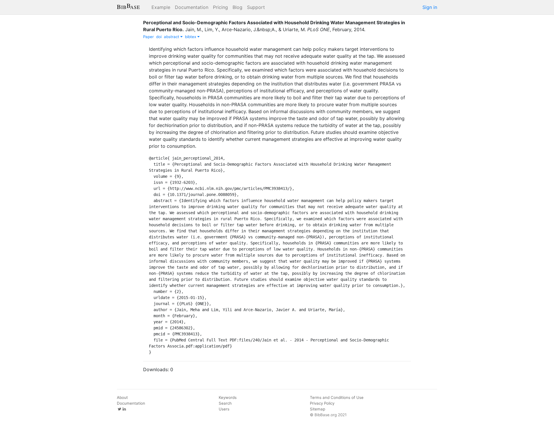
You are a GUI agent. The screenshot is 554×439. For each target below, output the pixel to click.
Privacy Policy (322, 403)
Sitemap (317, 409)
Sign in (429, 7)
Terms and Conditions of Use (337, 397)
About (122, 397)
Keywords (228, 397)
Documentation (191, 7)
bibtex (191, 36)
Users (224, 409)
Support (256, 7)
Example (160, 7)
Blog (237, 7)
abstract (172, 36)
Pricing (220, 7)
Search (225, 403)
